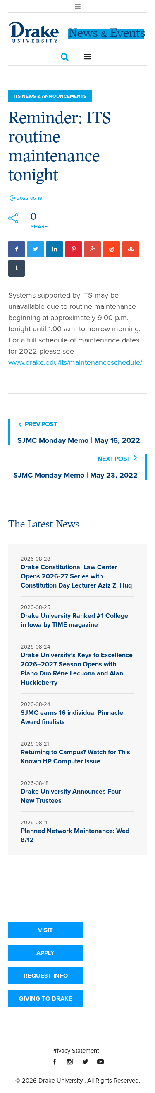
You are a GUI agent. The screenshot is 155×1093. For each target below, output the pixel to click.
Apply (45, 952)
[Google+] (92, 249)
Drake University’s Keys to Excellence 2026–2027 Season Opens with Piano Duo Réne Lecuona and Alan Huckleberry (77, 668)
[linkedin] (54, 249)
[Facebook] (16, 249)
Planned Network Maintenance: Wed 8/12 (75, 835)
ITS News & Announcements (50, 96)
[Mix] (130, 249)
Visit (45, 930)
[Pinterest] (73, 249)
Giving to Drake (45, 998)
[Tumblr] (16, 268)
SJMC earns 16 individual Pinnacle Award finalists (72, 717)
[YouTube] (100, 1061)
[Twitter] (35, 249)
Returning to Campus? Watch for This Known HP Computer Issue (75, 756)
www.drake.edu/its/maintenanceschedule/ (75, 362)
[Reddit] (111, 249)
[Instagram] (70, 1061)
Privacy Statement (75, 1050)
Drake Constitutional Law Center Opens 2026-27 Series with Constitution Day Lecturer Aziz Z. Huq (76, 576)
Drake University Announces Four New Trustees (71, 796)
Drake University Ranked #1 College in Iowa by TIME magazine (74, 620)
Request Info (46, 975)
